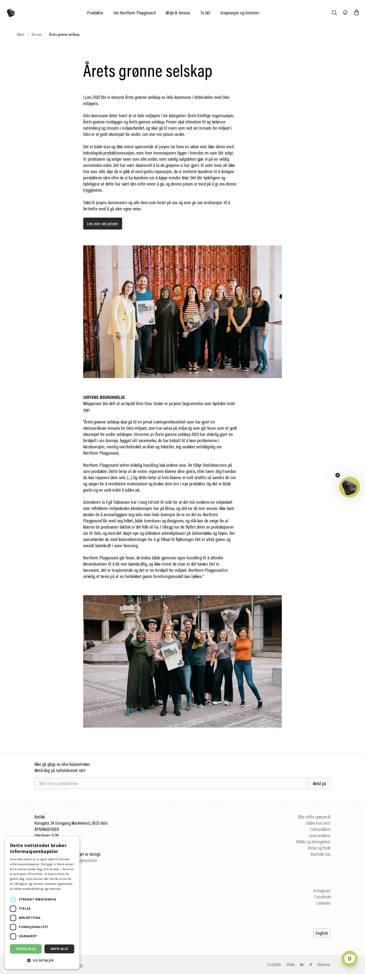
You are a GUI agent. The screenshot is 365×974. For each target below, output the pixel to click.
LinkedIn (323, 903)
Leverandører (319, 835)
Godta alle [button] (26, 949)
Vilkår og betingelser (313, 841)
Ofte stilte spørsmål (314, 817)
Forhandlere (320, 829)
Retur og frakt (319, 848)
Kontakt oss (320, 854)
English (322, 933)
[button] (349, 487)
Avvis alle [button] (59, 949)
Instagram (321, 890)
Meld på (319, 783)
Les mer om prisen (102, 223)
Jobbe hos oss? (317, 823)
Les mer (68, 889)
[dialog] (42, 902)
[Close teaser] (337, 475)
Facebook (322, 897)
